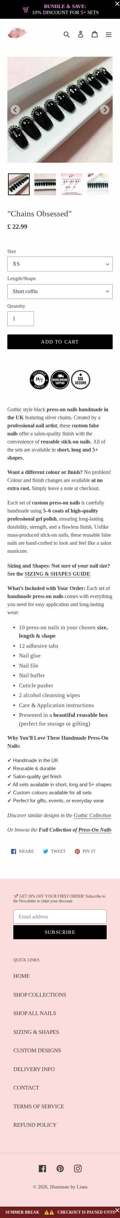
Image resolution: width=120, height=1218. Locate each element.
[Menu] (109, 34)
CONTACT (26, 1087)
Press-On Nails (94, 830)
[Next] (104, 109)
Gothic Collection (92, 815)
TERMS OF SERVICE (38, 1106)
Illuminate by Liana (68, 1186)
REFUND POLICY (35, 1125)
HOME (21, 976)
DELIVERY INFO (34, 1069)
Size (11, 251)
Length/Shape (21, 278)
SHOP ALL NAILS (34, 1013)
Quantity (16, 306)
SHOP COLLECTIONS (39, 995)
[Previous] (15, 109)
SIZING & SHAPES (36, 1032)
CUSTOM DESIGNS (37, 1050)
